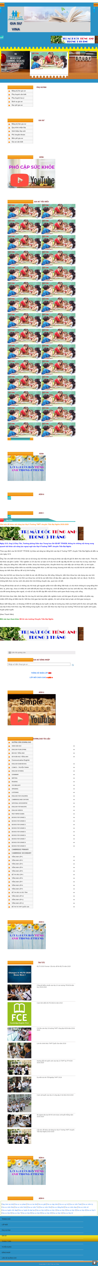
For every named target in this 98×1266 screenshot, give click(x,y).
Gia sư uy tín (63, 1204)
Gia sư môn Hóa (8, 1207)
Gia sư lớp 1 (51, 1210)
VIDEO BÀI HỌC (17, 746)
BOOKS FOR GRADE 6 (19, 835)
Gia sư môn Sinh (21, 1207)
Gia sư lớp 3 (71, 1210)
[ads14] (27, 1172)
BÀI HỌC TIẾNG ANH (18, 753)
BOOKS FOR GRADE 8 (19, 842)
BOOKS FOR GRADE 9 (19, 846)
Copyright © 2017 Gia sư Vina (49, 1264)
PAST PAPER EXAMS (18, 814)
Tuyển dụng (6, 1247)
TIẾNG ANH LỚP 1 (17, 856)
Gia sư (4, 1236)
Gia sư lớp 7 (16, 1213)
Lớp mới (5, 1224)
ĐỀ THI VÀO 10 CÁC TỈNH (19, 892)
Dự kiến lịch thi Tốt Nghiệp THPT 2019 (49, 1077)
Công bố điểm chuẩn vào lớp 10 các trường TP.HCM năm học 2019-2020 (55, 986)
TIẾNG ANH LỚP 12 (18, 903)
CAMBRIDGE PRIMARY (20, 849)
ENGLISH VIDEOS (17, 810)
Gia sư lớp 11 (57, 1213)
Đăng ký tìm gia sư (19, 91)
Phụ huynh (6, 1230)
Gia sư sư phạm (20, 1204)
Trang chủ (6, 1219)
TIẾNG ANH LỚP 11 (17, 899)
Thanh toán (6, 1241)
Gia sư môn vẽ (83, 1207)
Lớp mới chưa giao (38, 677)
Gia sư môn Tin (33, 1207)
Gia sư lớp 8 (26, 1213)
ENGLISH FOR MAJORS (19, 806)
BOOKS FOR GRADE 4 (19, 828)
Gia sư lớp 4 (81, 1210)
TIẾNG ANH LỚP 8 (17, 885)
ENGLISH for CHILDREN (20, 796)
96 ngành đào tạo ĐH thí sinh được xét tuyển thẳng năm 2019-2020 (55, 1115)
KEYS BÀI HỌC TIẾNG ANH (20, 756)
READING (15, 781)
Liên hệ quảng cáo (18, 652)
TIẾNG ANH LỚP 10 (18, 896)
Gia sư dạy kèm (52, 1204)
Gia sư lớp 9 (36, 1213)
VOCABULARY (16, 785)
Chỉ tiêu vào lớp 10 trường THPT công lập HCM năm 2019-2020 (56, 1029)
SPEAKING (15, 789)
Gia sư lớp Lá (41, 1210)
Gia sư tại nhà (32, 1204)
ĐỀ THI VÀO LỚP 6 (17, 874)
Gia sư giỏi (42, 1204)
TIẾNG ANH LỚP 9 (17, 889)
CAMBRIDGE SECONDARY (21, 853)
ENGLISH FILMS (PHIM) (19, 749)
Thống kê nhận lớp (39, 673)
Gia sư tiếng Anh (58, 1207)
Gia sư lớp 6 (6, 1213)
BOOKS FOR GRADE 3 (19, 824)
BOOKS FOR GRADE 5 (19, 831)
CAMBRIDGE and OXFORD (20, 799)
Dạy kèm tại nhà (8, 1204)
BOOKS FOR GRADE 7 (19, 839)
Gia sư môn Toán (75, 1204)
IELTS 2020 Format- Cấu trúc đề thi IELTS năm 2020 (54, 966)
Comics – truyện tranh (20, 767)
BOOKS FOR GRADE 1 (19, 817)
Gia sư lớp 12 (68, 1213)
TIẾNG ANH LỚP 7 (17, 881)
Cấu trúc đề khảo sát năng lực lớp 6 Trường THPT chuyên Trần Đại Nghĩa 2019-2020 (55, 1130)
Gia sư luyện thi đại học (26, 1210)
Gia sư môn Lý (88, 1204)
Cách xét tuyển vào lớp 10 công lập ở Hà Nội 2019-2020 (55, 1095)
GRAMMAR (15, 774)
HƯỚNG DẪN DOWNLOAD (21, 742)
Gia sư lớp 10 (47, 1213)
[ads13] (27, 936)
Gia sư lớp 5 (91, 1210)
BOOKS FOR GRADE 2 (19, 821)
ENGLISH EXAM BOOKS (19, 764)
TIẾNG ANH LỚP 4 (17, 867)
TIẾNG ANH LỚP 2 (17, 860)
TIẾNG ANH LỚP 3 (17, 864)
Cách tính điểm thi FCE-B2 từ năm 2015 (50, 1003)
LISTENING (15, 792)
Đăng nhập (6, 1252)
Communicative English (21, 760)
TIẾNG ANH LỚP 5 (17, 871)
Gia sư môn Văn (45, 1207)
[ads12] (32, 710)
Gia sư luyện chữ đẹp (9, 1210)
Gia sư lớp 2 (61, 1210)
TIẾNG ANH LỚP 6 (17, 878)
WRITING (14, 778)
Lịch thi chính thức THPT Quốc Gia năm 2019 (51, 1043)
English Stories (18, 771)
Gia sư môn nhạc (71, 1207)
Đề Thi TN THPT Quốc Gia (20, 906)
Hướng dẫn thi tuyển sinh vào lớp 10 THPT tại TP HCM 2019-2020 (54, 1061)
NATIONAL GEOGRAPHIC (19, 803)
